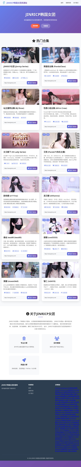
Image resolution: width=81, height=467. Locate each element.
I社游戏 (72, 429)
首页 (62, 3)
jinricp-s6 (58, 388)
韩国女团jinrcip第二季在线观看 (67, 400)
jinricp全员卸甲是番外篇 (62, 406)
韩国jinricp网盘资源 (63, 410)
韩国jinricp (73, 410)
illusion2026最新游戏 (61, 449)
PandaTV (57, 390)
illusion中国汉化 (59, 441)
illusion (57, 431)
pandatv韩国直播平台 (61, 396)
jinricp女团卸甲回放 (71, 404)
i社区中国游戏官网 (62, 451)
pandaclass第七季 (63, 422)
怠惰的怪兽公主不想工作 (66, 425)
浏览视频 (35, 26)
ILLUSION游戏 (63, 443)
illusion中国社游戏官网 (70, 433)
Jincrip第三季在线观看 (61, 402)
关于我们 (75, 3)
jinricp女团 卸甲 (66, 412)
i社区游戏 (70, 443)
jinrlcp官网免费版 (72, 416)
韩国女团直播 (73, 388)
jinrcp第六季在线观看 (65, 414)
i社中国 (77, 429)
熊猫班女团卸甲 (61, 404)
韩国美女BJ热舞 (64, 418)
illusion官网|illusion (70, 439)
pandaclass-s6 (65, 388)
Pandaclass (72, 418)
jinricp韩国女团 (69, 390)
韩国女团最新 (69, 394)
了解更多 (45, 26)
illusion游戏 (75, 431)
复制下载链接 (33, 83)
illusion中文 (68, 441)
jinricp (62, 390)
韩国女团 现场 (71, 392)
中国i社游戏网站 (72, 451)
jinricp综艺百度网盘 (65, 408)
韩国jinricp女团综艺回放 (62, 398)
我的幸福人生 (69, 427)
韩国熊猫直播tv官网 (73, 396)
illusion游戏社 (59, 437)
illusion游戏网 (66, 445)
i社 (69, 429)
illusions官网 (63, 447)
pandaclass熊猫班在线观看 (63, 420)
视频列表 (68, 3)
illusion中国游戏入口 (66, 431)
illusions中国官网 (72, 447)
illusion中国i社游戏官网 (72, 435)
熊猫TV (76, 394)
